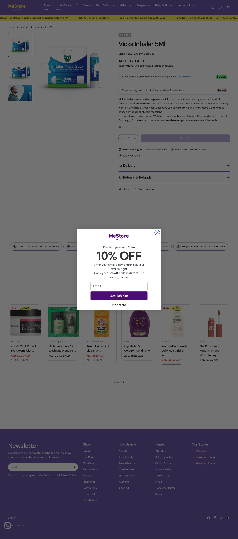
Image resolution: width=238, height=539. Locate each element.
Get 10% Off (119, 296)
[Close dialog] (157, 232)
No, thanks (119, 304)
